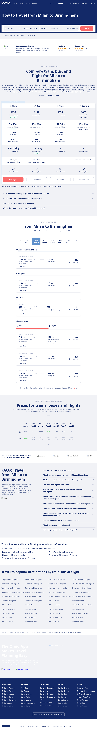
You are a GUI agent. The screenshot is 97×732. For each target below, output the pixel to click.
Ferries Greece (63, 688)
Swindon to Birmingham (10, 584)
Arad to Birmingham (9, 601)
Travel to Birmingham (43, 632)
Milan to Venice (53, 622)
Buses (21, 3)
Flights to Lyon (45, 691)
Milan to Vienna (30, 609)
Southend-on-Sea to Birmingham (13, 592)
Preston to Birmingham (80, 592)
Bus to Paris (25, 697)
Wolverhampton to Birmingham (59, 596)
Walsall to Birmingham (33, 596)
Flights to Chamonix (47, 688)
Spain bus (24, 688)
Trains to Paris (7, 691)
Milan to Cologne (31, 613)
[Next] (77, 241)
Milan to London (78, 601)
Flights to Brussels (46, 694)
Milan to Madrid (54, 605)
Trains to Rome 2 (8, 688)
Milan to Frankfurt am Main (82, 605)
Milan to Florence (78, 622)
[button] (45, 28)
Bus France (25, 691)
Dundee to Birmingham (33, 584)
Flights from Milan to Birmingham (14, 555)
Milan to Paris (6, 605)
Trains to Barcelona (9, 700)
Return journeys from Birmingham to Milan (17, 552)
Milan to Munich (78, 609)
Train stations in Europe (86, 691)
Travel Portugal (83, 700)
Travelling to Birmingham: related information (18, 558)
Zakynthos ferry (64, 700)
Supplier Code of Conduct (62, 726)
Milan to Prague (54, 613)
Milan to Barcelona (8, 609)
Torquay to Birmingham (33, 579)
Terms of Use (33, 726)
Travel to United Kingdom (24, 632)
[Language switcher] (62, 3)
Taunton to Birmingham (33, 588)
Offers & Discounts (84, 694)
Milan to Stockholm (8, 613)
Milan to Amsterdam (55, 609)
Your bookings (74, 3)
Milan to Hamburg (55, 617)
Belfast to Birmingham (56, 579)
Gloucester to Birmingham (81, 579)
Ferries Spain (63, 694)
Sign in (93, 3)
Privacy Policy (45, 726)
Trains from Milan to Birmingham (61, 552)
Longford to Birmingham (57, 584)
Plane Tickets (45, 684)
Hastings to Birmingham (34, 601)
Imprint (22, 726)
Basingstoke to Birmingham (58, 588)
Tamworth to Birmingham (11, 596)
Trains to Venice (8, 694)
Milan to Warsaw (31, 622)
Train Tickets (7, 684)
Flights (28, 3)
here (74, 388)
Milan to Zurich (7, 617)
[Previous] (19, 424)
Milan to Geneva (7, 622)
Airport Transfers (83, 697)
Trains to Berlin (7, 697)
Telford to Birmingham (56, 592)
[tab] (32, 326)
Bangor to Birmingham (10, 579)
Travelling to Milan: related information (63, 555)
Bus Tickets (25, 684)
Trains (15, 3)
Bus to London (26, 694)
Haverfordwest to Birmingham (83, 584)
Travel (10, 632)
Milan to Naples (77, 617)
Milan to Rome (30, 605)
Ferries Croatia (63, 691)
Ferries (34, 3)
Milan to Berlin (53, 601)
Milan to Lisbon (30, 617)
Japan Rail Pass (82, 688)
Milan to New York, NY (80, 613)
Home (4, 632)
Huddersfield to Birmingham (82, 596)
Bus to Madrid (26, 700)
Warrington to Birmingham (11, 588)
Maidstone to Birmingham (34, 592)
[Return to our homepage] (8, 3)
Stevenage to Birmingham (81, 588)
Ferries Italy (62, 697)
